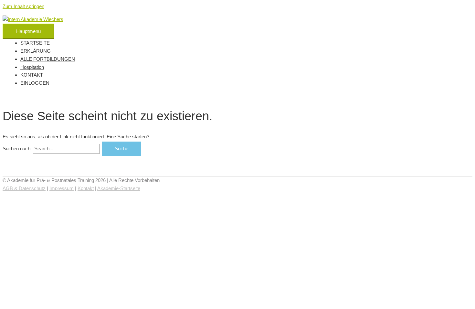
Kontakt (86, 188)
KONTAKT (31, 75)
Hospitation (32, 67)
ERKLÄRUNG (35, 51)
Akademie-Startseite (118, 188)
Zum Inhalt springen (23, 6)
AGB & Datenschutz (24, 188)
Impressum (61, 188)
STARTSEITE (35, 43)
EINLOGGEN (34, 83)
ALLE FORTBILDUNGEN (47, 59)
